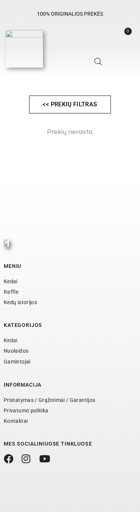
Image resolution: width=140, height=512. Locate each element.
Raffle (11, 292)
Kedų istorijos (20, 302)
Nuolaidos (16, 351)
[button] (130, 63)
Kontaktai (16, 421)
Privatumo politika (26, 410)
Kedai (11, 281)
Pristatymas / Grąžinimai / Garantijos (49, 400)
